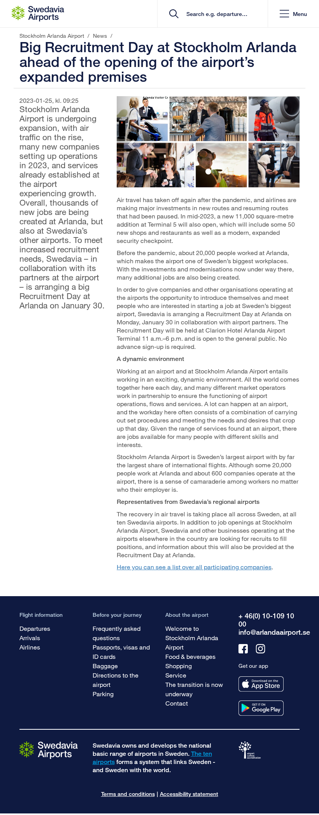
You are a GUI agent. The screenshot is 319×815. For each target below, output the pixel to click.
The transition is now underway (194, 689)
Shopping (178, 665)
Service (175, 675)
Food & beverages (190, 656)
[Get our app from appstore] (261, 684)
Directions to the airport (115, 679)
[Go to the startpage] (48, 750)
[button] (293, 14)
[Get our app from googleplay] (261, 708)
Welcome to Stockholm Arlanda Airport (191, 638)
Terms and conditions (128, 793)
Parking (103, 693)
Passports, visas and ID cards (121, 651)
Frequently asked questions (116, 633)
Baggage (105, 665)
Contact (176, 703)
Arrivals (29, 637)
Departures (34, 628)
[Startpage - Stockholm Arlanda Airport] (38, 13)
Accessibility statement (189, 793)
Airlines (29, 647)
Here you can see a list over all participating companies (194, 566)
